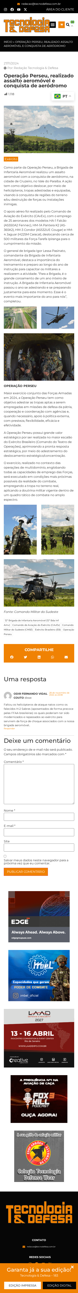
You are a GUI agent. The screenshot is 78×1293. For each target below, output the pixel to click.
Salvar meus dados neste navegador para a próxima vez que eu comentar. (36, 862)
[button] (53, 25)
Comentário (14, 761)
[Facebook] (12, 9)
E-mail (9, 825)
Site (7, 841)
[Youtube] (18, 9)
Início (8, 41)
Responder (9, 728)
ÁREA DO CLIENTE (60, 9)
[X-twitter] (25, 9)
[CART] (61, 24)
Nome (9, 810)
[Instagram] (5, 9)
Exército (11, 159)
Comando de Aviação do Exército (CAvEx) (36, 625)
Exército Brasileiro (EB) (48, 629)
